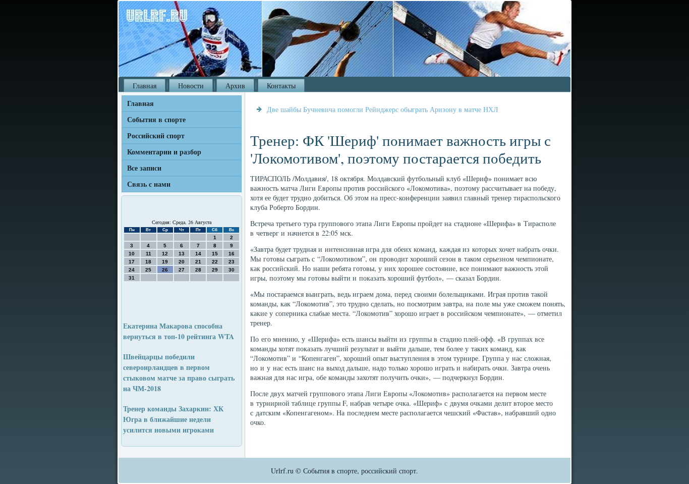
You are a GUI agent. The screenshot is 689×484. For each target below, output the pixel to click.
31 (132, 278)
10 (132, 253)
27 (182, 270)
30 (231, 270)
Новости (191, 85)
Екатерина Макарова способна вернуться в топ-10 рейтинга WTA (178, 331)
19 (165, 261)
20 (182, 261)
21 (198, 261)
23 (231, 261)
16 (231, 253)
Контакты (281, 85)
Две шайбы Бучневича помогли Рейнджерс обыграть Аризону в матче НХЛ (382, 109)
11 (148, 253)
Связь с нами (148, 184)
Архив (235, 85)
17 (132, 261)
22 (215, 261)
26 (165, 270)
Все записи (144, 168)
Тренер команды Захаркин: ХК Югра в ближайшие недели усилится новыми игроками (173, 419)
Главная (144, 85)
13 (182, 253)
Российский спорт (156, 135)
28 (198, 270)
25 (148, 270)
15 (215, 253)
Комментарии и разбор (164, 151)
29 (215, 270)
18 (148, 261)
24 (132, 270)
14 (198, 253)
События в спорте (156, 119)
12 (165, 253)
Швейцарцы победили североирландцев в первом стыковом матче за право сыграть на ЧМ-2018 (179, 372)
